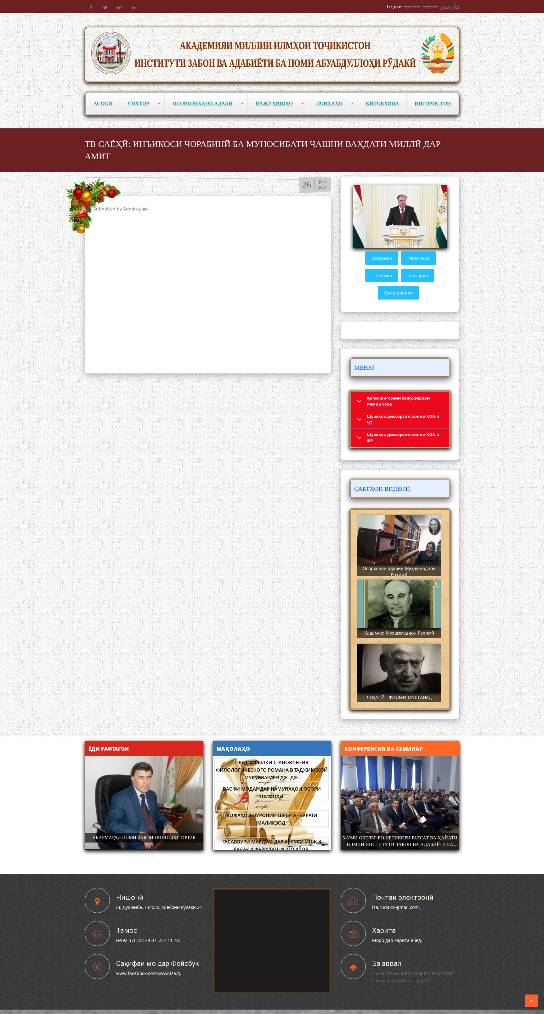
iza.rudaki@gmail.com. (396, 907)
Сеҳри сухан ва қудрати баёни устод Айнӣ (271, 842)
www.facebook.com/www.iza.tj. (148, 973)
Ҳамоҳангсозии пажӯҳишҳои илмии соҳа (398, 401)
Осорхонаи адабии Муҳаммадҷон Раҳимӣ (399, 571)
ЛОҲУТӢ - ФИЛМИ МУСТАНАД (399, 697)
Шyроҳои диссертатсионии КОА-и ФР (403, 437)
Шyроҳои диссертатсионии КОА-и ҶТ (403, 419)
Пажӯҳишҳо (270, 104)
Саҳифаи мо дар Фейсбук (157, 963)
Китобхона (382, 103)
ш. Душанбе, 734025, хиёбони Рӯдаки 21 (159, 907)
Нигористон (433, 103)
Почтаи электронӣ (403, 897)
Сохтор (134, 104)
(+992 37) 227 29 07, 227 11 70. (148, 940)
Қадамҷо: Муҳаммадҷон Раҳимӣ (399, 633)
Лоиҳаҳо (326, 104)
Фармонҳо (418, 258)
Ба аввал (387, 963)
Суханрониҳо (398, 293)
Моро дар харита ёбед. (397, 940)
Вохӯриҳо (381, 258)
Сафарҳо (418, 275)
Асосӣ (103, 103)
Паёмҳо (384, 275)
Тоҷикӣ (394, 6)
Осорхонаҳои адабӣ (198, 104)
